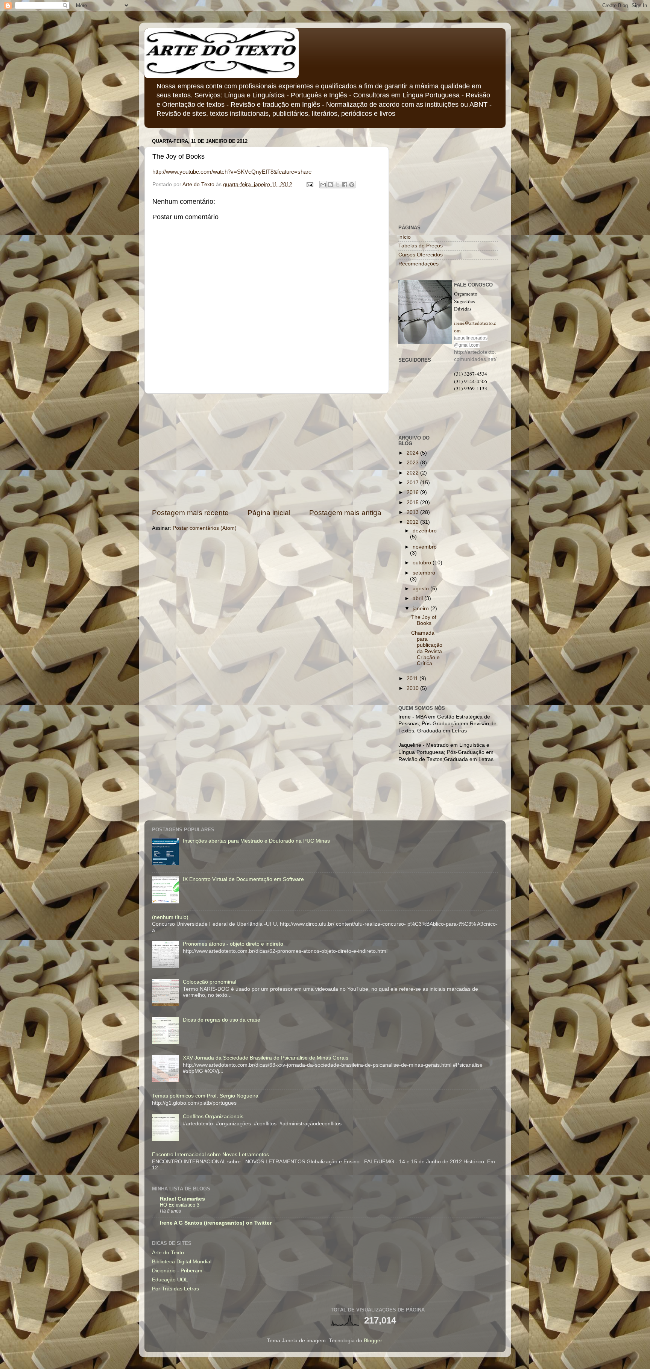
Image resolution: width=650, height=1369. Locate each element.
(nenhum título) (170, 917)
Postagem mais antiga (345, 513)
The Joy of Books (423, 620)
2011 (413, 678)
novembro (425, 547)
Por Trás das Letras (175, 1289)
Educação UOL (170, 1280)
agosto (421, 588)
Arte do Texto (168, 1252)
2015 (413, 502)
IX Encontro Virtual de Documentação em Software (243, 879)
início (404, 237)
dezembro (425, 531)
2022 (413, 473)
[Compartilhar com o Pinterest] (351, 184)
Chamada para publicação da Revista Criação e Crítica (426, 648)
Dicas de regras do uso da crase (221, 1020)
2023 (413, 462)
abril (418, 598)
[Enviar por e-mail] (323, 184)
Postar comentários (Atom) (205, 528)
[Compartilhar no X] (337, 184)
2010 (413, 688)
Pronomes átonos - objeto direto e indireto (233, 944)
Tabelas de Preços (420, 246)
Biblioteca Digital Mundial (181, 1261)
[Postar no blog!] (330, 184)
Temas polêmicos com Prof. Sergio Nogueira (205, 1096)
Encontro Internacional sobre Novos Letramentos (210, 1154)
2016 (413, 492)
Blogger (373, 1340)
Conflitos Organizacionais (213, 1116)
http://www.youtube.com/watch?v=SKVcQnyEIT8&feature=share (231, 172)
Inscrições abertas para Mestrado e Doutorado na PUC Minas (256, 841)
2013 (413, 512)
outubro (423, 562)
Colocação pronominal (209, 982)
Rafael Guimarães (182, 1199)
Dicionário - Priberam (177, 1270)
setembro (424, 573)
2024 (413, 453)
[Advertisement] (266, 451)
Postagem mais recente (190, 513)
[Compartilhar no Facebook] (344, 184)
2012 (413, 522)
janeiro (421, 608)
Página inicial (269, 513)
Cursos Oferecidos (420, 255)
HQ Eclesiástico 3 (179, 1205)
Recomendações (418, 264)
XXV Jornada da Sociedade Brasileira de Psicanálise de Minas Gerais (265, 1058)
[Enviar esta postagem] (309, 184)
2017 (413, 482)
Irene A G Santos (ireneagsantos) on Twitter (216, 1223)
